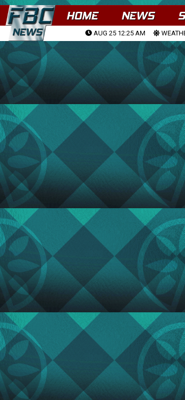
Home (82, 16)
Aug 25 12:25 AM (118, 33)
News (137, 16)
